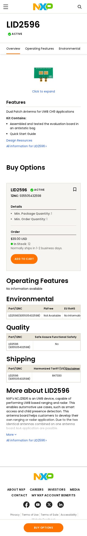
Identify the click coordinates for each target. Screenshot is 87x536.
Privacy (15, 514)
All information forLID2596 (25, 146)
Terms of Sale (49, 514)
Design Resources (19, 140)
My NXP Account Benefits (54, 495)
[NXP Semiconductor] (43, 6)
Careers (37, 489)
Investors (57, 489)
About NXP (16, 489)
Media (75, 489)
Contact (19, 495)
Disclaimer (72, 368)
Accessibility (69, 514)
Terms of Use (30, 514)
